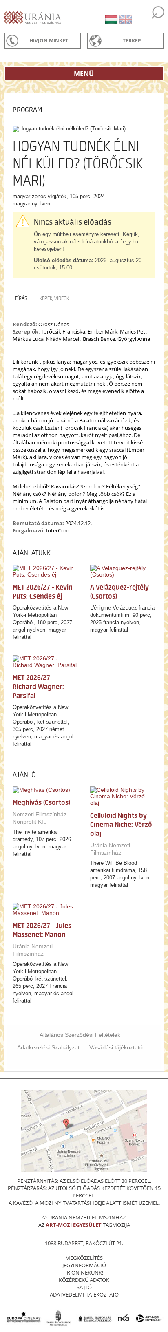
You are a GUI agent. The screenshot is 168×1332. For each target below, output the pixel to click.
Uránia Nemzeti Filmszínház (110, 849)
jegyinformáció (84, 1265)
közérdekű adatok (84, 1279)
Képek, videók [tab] (54, 298)
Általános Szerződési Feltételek (80, 1035)
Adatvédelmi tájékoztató (84, 1294)
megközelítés (84, 1257)
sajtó (84, 1287)
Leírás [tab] (20, 298)
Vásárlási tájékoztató (116, 1047)
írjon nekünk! (84, 1272)
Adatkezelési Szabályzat (48, 1047)
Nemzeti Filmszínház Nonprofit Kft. (39, 818)
